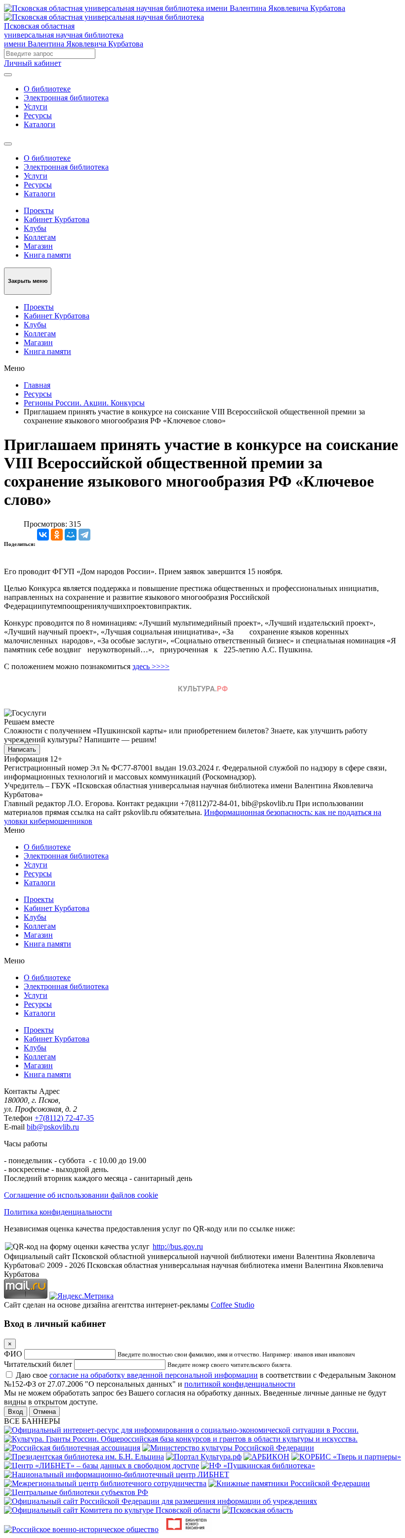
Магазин (38, 246)
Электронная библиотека (66, 97)
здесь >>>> (150, 666)
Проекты (39, 210)
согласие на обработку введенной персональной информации (153, 1375)
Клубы (35, 228)
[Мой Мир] (71, 535)
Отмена (44, 1411)
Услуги (35, 106)
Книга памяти (47, 255)
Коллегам (40, 237)
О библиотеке (47, 89)
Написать (22, 749)
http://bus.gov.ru (178, 1246)
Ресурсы (38, 115)
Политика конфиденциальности (58, 1212)
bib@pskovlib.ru (53, 1127)
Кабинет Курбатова (56, 219)
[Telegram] (84, 535)
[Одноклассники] (57, 535)
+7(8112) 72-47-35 (64, 1118)
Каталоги (39, 124)
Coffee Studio (232, 1305)
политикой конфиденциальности (239, 1384)
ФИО (13, 1354)
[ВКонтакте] (43, 535)
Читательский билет (38, 1364)
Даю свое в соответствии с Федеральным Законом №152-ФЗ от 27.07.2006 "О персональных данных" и (200, 1379)
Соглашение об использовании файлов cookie (81, 1195)
